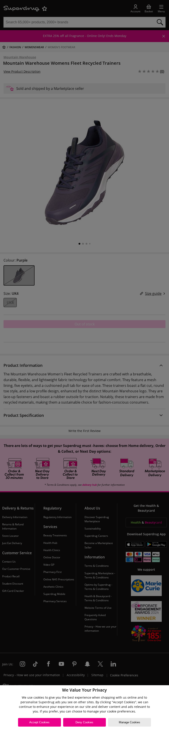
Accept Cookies (39, 722)
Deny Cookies (84, 722)
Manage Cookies (129, 722)
